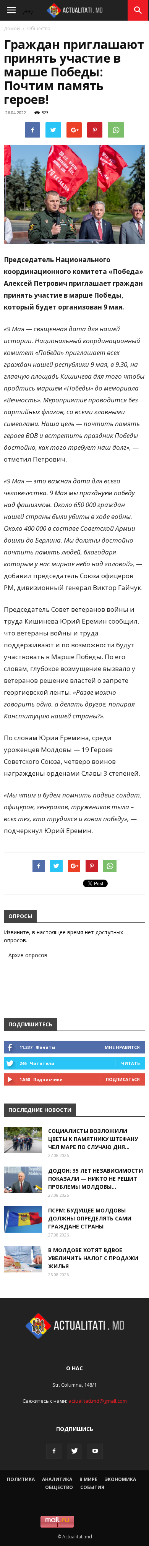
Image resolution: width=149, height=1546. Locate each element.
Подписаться (123, 1079)
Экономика (120, 1479)
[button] (138, 10)
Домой (12, 28)
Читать (130, 1063)
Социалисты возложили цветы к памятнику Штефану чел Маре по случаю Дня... (93, 1139)
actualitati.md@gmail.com (97, 1400)
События (92, 1487)
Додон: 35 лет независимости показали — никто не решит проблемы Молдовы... (95, 1178)
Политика (21, 1479)
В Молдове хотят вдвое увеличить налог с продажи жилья (93, 1258)
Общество (38, 28)
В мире (88, 1479)
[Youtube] (95, 1451)
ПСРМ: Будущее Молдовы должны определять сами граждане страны (89, 1218)
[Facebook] (54, 1451)
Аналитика (57, 1479)
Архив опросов (27, 955)
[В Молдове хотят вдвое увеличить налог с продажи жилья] (23, 1259)
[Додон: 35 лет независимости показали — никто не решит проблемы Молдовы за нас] (23, 1180)
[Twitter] (74, 1451)
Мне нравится (122, 1047)
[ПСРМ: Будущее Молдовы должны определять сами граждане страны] (23, 1219)
